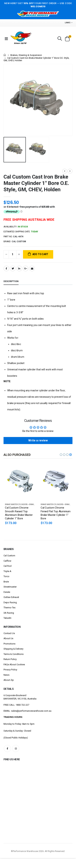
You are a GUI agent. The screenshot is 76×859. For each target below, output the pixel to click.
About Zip (9, 680)
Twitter (13, 268)
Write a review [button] (38, 440)
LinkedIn (19, 268)
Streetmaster (10, 586)
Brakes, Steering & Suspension (26, 55)
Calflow (7, 561)
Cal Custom (9, 555)
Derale (7, 592)
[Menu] (6, 38)
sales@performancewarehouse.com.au (31, 711)
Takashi (7, 618)
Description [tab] (11, 281)
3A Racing (9, 613)
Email (32, 268)
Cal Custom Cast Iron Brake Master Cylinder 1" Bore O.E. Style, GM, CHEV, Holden (36, 183)
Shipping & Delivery (13, 648)
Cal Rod (7, 566)
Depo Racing (10, 602)
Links (67, 23)
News (6, 675)
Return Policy (10, 659)
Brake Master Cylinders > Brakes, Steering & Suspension (31, 504)
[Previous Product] (64, 171)
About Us (8, 638)
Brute (6, 581)
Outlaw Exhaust (11, 597)
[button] (61, 455)
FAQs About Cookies (14, 664)
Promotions (9, 643)
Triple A (7, 571)
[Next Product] (70, 171)
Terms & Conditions (14, 654)
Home (5, 55)
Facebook (6, 268)
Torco (6, 576)
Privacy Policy (10, 669)
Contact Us (9, 633)
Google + (25, 268)
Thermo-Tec (10, 607)
